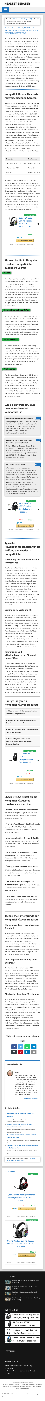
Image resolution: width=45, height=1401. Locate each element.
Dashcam (22, 1386)
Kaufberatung (23, 19)
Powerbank (28, 1386)
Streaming (5, 1384)
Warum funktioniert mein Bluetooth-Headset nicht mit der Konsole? (22, 730)
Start (15, 19)
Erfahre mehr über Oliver (30, 1098)
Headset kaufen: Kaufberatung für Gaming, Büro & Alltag (26, 1299)
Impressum (39, 1394)
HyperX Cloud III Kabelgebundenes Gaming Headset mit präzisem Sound (21, 1197)
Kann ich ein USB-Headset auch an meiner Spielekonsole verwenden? (21, 721)
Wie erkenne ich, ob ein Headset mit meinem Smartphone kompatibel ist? (22, 712)
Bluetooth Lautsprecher (22, 1388)
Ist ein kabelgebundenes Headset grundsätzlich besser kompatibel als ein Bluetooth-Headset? (19, 741)
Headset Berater (17, 3)
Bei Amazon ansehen (25, 241)
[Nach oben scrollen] (41, 1398)
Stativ (27, 1384)
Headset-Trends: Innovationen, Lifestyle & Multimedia (25, 1281)
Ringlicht (22, 1384)
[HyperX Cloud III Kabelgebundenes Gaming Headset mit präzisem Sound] (20, 1192)
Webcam (11, 1384)
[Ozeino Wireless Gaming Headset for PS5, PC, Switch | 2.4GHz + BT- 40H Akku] (20, 1238)
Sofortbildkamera (36, 1386)
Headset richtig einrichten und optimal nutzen (24, 1293)
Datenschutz (31, 1394)
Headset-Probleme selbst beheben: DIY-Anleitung (25, 1287)
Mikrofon (17, 1384)
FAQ (30, 19)
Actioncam (32, 1384)
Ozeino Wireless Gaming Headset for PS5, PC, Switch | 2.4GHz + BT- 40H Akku (26, 222)
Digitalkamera (15, 1386)
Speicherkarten (7, 1386)
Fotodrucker (39, 1384)
